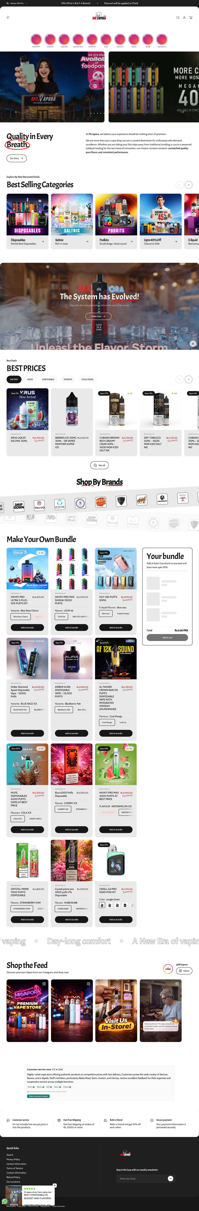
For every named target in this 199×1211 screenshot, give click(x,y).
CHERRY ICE (63, 809)
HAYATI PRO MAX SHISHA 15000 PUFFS (64, 600)
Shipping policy (45, 1206)
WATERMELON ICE (130, 812)
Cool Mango (107, 722)
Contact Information (16, 1163)
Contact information (58, 1206)
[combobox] (17, 3)
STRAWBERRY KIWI (22, 908)
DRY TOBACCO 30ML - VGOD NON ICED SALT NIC (153, 442)
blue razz (106, 613)
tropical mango (123, 613)
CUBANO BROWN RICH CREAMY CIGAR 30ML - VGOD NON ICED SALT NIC (109, 444)
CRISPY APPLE (35, 819)
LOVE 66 (61, 617)
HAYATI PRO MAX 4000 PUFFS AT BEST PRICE (109, 796)
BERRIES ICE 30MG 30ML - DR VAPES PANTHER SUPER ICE (65, 442)
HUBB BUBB (63, 908)
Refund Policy (13, 1177)
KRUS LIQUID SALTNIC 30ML (19, 439)
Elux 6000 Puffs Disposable (64, 794)
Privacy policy (21, 1206)
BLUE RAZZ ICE (20, 710)
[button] (193, 343)
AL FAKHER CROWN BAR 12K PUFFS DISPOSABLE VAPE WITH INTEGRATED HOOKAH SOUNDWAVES (108, 698)
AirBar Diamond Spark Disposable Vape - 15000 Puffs (20, 691)
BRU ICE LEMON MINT (82, 617)
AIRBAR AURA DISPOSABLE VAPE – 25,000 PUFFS (63, 691)
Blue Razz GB (41, 617)
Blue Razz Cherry (21, 617)
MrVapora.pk (16, 434)
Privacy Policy (13, 1159)
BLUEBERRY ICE (41, 710)
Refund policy (11, 1206)
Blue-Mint (82, 710)
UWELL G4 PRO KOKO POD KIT (108, 890)
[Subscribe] (170, 1178)
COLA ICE (18, 819)
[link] (17, 158)
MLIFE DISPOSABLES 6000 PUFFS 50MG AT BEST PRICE (19, 799)
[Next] (182, 112)
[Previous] (17, 112)
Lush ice (123, 722)
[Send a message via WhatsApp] (4, 1201)
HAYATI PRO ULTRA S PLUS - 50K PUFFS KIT (19, 600)
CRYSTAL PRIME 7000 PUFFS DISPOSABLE (20, 892)
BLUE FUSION (108, 812)
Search (10, 1154)
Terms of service (33, 1206)
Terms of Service (15, 1168)
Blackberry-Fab (64, 710)
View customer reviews (38, 1096)
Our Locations (13, 1181)
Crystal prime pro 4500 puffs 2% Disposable (64, 892)
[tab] (14, 379)
